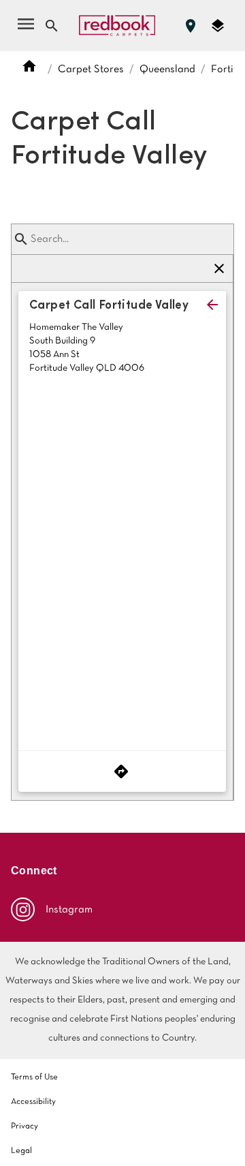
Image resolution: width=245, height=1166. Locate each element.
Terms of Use (34, 1077)
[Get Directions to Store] (122, 771)
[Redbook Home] (117, 25)
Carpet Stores (91, 69)
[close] (212, 304)
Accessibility (33, 1102)
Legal (21, 1151)
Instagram (69, 910)
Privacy (24, 1126)
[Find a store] (190, 26)
